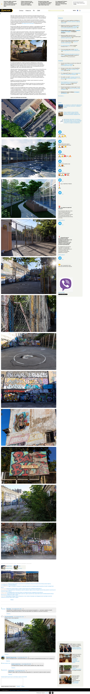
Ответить (8, 613)
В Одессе (63, 54)
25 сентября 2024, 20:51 (26, 664)
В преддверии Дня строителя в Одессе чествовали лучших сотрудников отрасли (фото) (25, 592)
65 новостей (20, 568)
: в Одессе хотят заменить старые (69, 84)
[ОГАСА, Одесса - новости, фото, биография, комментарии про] (16, 569)
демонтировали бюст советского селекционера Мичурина (71, 74)
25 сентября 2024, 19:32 (22, 657)
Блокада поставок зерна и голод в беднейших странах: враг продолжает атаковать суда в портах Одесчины (45, 3)
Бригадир (9, 608)
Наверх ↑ (12, 599)
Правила (18, 686)
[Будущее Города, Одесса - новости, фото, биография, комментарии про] (3, 569)
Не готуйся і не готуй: (65, 77)
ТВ (33, 10)
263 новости (7, 568)
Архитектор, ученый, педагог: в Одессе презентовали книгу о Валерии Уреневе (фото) (24, 588)
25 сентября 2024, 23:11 (20, 670)
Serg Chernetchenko (9, 616)
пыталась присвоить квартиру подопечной (70, 22)
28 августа (60, 18)
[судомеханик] (4, 670)
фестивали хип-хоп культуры (28, 23)
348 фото (11, 568)
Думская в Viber (61, 292)
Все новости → (61, 95)
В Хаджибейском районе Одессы (68, 30)
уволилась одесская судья (66, 37)
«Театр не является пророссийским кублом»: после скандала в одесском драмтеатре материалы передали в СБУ (72, 113)
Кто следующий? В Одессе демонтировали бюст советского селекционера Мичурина (61, 3)
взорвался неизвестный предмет (70, 31)
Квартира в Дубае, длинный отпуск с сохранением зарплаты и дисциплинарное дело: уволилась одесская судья (10, 4)
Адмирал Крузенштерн (11, 657)
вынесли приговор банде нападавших (70, 89)
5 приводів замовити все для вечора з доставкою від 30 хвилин (70, 77)
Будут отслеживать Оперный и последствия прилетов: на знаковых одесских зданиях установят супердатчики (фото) (27, 587)
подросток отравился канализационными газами (67, 65)
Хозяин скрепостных (16, 664)
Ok (50, 692)
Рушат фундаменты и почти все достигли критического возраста (69, 82)
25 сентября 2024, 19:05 (17, 608)
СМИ (38, 10)
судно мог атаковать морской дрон (69, 42)
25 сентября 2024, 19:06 (19, 616)
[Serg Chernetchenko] (2, 617)
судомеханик (11, 670)
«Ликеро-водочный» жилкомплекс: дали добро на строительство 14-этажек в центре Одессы (6, 580)
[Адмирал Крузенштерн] (3, 659)
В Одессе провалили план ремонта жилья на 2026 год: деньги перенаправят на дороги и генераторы (27, 3)
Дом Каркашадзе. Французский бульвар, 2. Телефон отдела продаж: (79, 3)
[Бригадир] (3, 608)
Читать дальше (61, 220)
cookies (46, 692)
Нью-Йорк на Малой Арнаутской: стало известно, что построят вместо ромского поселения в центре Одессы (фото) (32, 579)
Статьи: (59, 102)
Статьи (21, 10)
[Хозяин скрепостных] (5, 663)
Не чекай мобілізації (65, 45)
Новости (28, 10)
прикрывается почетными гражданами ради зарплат (70, 27)
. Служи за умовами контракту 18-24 (69, 46)
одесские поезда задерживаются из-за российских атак (70, 50)
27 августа (60, 60)
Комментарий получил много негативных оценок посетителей (14, 676)
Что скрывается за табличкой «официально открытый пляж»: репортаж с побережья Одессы (73, 106)
